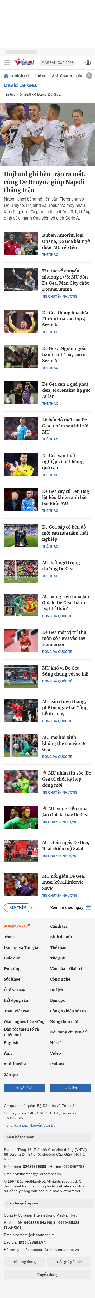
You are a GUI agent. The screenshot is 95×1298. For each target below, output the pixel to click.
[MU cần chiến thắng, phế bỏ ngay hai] (21, 710)
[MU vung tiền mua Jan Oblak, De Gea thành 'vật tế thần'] (21, 605)
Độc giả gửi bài (69, 1262)
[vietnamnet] (25, 65)
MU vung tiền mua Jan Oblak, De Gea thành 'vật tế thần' (65, 602)
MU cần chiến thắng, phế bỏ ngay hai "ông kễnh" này (65, 707)
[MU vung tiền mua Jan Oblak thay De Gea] (21, 817)
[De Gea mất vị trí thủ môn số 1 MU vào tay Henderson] (21, 640)
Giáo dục (12, 958)
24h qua (11, 1074)
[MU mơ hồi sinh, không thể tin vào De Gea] (21, 745)
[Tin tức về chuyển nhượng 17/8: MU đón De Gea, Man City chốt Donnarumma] (21, 279)
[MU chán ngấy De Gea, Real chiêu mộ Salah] (21, 851)
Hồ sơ (55, 1042)
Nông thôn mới (64, 1021)
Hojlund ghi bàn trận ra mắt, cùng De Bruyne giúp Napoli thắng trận (45, 182)
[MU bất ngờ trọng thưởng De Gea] (21, 571)
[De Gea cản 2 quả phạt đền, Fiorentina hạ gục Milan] (21, 392)
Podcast (57, 1064)
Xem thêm (18, 907)
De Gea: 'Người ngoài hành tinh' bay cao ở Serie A (64, 354)
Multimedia (15, 1064)
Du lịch (56, 989)
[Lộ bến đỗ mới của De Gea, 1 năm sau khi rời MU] (21, 428)
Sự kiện (70, 1088)
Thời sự (39, 76)
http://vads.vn (32, 1242)
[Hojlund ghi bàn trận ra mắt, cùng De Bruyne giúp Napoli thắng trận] (47, 134)
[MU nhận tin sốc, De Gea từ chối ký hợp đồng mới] (21, 781)
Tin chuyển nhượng (59, 296)
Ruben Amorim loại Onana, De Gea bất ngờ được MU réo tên (66, 241)
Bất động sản (16, 1000)
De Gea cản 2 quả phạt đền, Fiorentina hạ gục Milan (66, 390)
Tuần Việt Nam (18, 1011)
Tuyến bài (24, 1088)
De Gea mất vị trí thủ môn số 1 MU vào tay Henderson (64, 638)
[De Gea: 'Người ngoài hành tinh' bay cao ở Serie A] (21, 356)
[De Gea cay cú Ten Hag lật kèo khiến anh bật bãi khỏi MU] (21, 499)
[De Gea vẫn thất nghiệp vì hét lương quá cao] (21, 464)
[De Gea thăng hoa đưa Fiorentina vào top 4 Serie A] (21, 321)
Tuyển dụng (47, 1274)
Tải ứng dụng (24, 1262)
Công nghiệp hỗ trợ (68, 1011)
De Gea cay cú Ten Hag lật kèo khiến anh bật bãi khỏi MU (65, 497)
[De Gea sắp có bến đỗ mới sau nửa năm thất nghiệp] (21, 535)
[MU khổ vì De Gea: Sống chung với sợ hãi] (21, 676)
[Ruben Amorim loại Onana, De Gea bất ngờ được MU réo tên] (21, 243)
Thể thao (50, 255)
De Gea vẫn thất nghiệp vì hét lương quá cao (63, 461)
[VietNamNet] (6, 76)
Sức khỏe (12, 979)
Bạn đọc (57, 1000)
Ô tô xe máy (14, 989)
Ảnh (8, 1053)
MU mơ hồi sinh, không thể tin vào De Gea (64, 743)
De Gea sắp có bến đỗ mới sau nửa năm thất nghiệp (65, 533)
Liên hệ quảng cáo (22, 1203)
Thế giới (57, 958)
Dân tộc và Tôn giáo (22, 947)
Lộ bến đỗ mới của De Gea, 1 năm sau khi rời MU (65, 426)
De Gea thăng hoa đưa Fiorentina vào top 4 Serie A (65, 318)
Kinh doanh (61, 76)
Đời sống (12, 968)
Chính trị (20, 76)
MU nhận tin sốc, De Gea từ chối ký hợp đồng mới (66, 779)
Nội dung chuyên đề (68, 1032)
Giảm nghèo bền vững (24, 1021)
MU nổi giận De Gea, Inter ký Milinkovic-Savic (64, 882)
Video (55, 1053)
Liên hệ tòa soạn (20, 1137)
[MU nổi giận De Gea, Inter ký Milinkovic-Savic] (21, 884)
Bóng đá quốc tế (57, 616)
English (11, 1042)
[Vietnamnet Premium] (17, 928)
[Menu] (7, 63)
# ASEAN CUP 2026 (57, 63)
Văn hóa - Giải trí (66, 968)
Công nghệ (60, 979)
